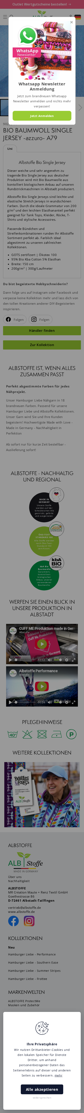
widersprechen (42, 1097)
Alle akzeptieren (42, 1089)
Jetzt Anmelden (42, 116)
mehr (58, 1075)
